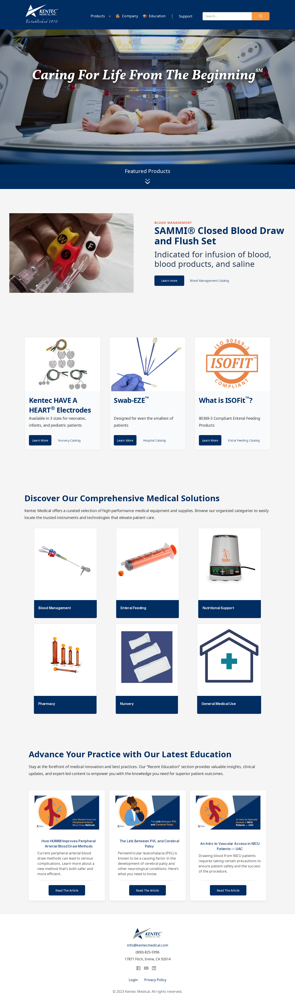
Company (130, 16)
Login (133, 979)
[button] (99, 16)
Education (157, 16)
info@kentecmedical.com (147, 945)
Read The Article (67, 890)
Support (185, 16)
